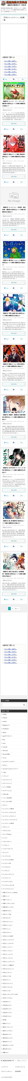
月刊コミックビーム (8, 958)
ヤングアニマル (7, 856)
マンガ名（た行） (10, 69)
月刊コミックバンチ (8, 954)
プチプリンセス (7, 830)
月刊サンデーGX (7, 976)
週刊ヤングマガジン (8, 1030)
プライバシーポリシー (6, 1071)
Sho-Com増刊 (6, 754)
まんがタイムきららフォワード (10, 768)
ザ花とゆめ (5, 794)
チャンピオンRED (7, 801)
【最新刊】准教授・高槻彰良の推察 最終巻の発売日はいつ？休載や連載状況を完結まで (14, 417)
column (5, 721)
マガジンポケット (7, 841)
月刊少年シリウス (7, 1012)
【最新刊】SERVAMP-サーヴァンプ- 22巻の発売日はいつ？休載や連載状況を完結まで (13, 470)
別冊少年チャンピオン (8, 907)
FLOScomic (6, 728)
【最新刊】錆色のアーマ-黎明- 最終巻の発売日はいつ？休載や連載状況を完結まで (13, 157)
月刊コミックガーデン (8, 943)
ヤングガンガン (7, 867)
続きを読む (14, 123)
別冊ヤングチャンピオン (9, 903)
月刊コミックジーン (7, 110)
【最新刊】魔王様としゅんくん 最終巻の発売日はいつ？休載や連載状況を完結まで (14, 263)
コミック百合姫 (7, 787)
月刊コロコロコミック (8, 968)
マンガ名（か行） (10, 64)
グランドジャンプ (7, 783)
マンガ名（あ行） (10, 61)
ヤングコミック (7, 878)
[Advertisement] (14, 40)
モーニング (5, 852)
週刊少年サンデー (7, 1034)
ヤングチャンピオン (8, 881)
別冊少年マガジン (7, 910)
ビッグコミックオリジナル (9, 812)
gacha (4, 732)
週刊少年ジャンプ (7, 1041)
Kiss (4, 739)
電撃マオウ (5, 1052)
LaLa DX (5, 747)
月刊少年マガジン (7, 1016)
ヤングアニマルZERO (8, 859)
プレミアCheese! (7, 834)
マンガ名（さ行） (10, 66)
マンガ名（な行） (10, 72)
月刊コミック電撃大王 (8, 965)
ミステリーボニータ (8, 848)
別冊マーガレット (7, 899)
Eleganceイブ (6, 725)
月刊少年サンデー (7, 1008)
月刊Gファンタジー (8, 925)
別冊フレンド (6, 896)
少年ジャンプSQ (7, 914)
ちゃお (4, 757)
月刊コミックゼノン (8, 950)
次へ (16, 608)
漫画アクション (7, 1023)
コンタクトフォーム (20, 1066)
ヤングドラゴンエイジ (8, 888)
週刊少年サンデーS (7, 1038)
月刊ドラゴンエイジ (8, 983)
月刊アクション (7, 928)
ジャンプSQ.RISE (7, 798)
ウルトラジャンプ (7, 779)
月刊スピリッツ (7, 979)
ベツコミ (5, 838)
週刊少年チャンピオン (8, 1045)
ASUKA (5, 714)
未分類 (4, 1019)
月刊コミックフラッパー (9, 961)
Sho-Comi (5, 750)
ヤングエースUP (7, 863)
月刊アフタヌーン (7, 932)
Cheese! (5, 717)
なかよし (5, 765)
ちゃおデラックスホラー (9, 761)
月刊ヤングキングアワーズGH (10, 994)
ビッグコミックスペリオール (10, 819)
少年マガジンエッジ (8, 921)
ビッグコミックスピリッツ (9, 816)
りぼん (4, 772)
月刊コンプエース (7, 972)
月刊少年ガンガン (7, 1005)
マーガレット (6, 845)
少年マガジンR (6, 918)
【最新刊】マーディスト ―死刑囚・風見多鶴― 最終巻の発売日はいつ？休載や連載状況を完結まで (14, 210)
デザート (5, 805)
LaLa (4, 743)
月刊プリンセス (7, 990)
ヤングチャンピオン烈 (8, 885)
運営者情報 (18, 1071)
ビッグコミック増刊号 (8, 823)
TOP (8, 1060)
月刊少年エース (7, 1001)
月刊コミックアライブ (8, 939)
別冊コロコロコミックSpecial (10, 892)
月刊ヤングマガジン (8, 998)
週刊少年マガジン (7, 1049)
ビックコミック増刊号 (8, 808)
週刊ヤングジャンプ (8, 1027)
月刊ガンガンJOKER (8, 936)
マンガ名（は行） (10, 74)
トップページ (4, 1066)
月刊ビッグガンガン (8, 987)
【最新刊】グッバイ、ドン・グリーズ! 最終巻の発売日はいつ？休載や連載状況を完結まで (13, 104)
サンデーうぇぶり (7, 790)
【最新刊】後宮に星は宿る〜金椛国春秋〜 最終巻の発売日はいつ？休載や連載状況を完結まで (14, 574)
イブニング (5, 776)
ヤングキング (6, 870)
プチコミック (6, 827)
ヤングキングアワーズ (8, 874)
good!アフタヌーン (7, 736)
